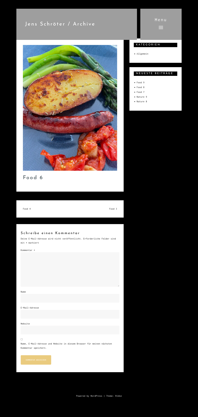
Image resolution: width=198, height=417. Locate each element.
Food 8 (141, 87)
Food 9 (141, 82)
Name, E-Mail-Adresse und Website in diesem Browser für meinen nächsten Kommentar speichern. (66, 345)
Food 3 (113, 209)
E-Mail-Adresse (30, 307)
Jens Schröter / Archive (60, 24)
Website (25, 323)
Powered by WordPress (89, 396)
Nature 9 (142, 97)
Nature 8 (142, 101)
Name (23, 292)
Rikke (118, 396)
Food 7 (141, 92)
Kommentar (28, 250)
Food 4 (27, 209)
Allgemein (142, 54)
